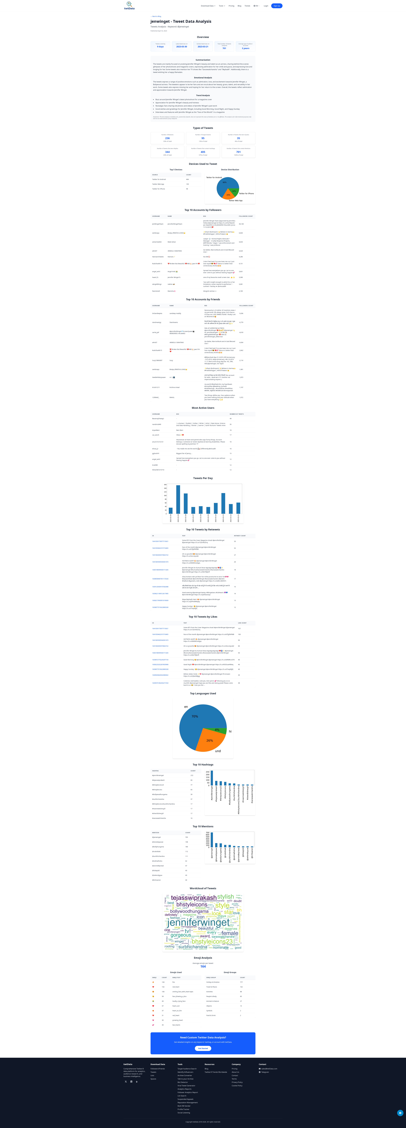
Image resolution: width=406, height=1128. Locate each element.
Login (266, 6)
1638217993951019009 (160, 600)
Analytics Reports (184, 1089)
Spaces (153, 1079)
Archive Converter (185, 1075)
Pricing (231, 6)
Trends (247, 6)
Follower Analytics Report (188, 1092)
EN (257, 6)
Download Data (207, 6)
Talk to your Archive (185, 1079)
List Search (182, 1096)
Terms (234, 1079)
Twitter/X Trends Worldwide (216, 1072)
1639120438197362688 (160, 587)
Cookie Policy (237, 1085)
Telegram (265, 1072)
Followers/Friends (158, 1069)
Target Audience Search (187, 1069)
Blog (239, 6)
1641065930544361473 (160, 562)
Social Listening (184, 1113)
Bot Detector (183, 1082)
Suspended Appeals (185, 1099)
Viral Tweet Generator (186, 1085)
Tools (221, 6)
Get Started (203, 1048)
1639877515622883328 (160, 607)
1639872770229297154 (160, 660)
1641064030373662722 (160, 555)
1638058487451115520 (160, 579)
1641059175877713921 (160, 541)
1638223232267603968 (160, 664)
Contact (235, 1075)
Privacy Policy (237, 1082)
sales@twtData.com (269, 1069)
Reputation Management (188, 1102)
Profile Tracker (183, 1109)
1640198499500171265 (160, 570)
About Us (235, 1072)
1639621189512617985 (160, 594)
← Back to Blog (156, 16)
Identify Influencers (185, 1072)
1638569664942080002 (160, 675)
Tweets (153, 1072)
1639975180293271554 (160, 683)
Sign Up (277, 6)
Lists (152, 1075)
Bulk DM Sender (184, 1106)
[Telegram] (400, 1113)
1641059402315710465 (160, 548)
